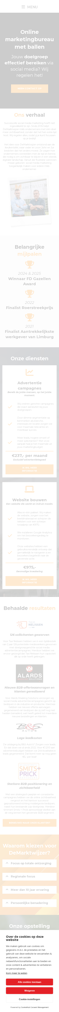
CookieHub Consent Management (35, 1007)
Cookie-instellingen (29, 999)
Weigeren (29, 990)
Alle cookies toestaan (29, 982)
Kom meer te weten (16, 973)
